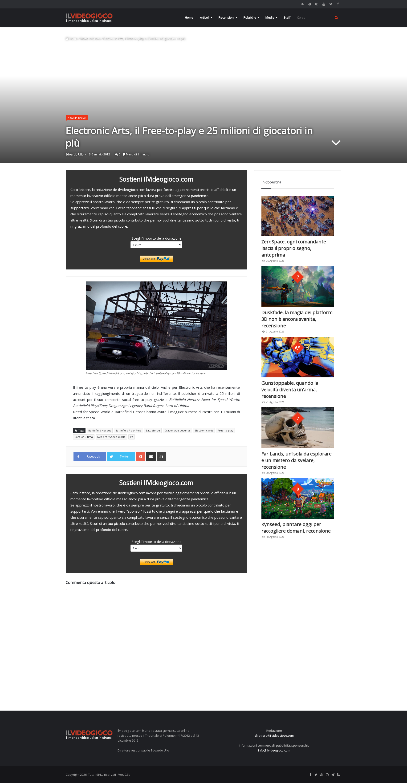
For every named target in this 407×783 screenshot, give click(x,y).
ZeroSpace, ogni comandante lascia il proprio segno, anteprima (293, 248)
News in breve (90, 38)
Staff (287, 17)
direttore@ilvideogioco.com (274, 735)
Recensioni (226, 17)
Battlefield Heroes (99, 430)
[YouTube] (323, 4)
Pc (131, 437)
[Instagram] (316, 4)
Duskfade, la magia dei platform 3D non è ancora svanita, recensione (297, 319)
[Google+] (140, 456)
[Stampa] (161, 456)
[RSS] (302, 4)
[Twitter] (330, 4)
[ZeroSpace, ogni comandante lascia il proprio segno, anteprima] (297, 216)
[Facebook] (337, 4)
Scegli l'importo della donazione (156, 238)
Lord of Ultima (84, 437)
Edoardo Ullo (75, 154)
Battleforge (153, 430)
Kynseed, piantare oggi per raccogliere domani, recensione (296, 527)
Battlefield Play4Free (128, 430)
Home (189, 17)
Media (269, 17)
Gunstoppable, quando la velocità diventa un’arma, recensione (289, 389)
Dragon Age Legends (177, 430)
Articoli (204, 17)
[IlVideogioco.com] (89, 17)
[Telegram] (309, 4)
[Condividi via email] (151, 456)
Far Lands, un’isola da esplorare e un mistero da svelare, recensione (296, 460)
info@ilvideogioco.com (274, 750)
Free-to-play (225, 430)
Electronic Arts (204, 430)
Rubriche (250, 17)
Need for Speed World (111, 437)
